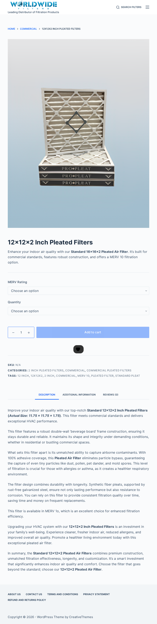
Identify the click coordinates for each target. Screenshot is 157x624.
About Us (14, 594)
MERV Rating (17, 282)
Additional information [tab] (79, 394)
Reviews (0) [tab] (110, 394)
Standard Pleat (127, 375)
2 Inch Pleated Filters (45, 370)
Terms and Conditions (62, 594)
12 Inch (23, 375)
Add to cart (92, 332)
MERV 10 (83, 375)
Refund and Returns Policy (27, 599)
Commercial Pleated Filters (109, 370)
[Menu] (147, 7)
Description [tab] (47, 394)
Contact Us (34, 594)
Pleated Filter (102, 375)
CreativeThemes (81, 617)
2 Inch (49, 375)
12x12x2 (37, 375)
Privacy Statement (96, 594)
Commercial (75, 370)
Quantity (14, 302)
